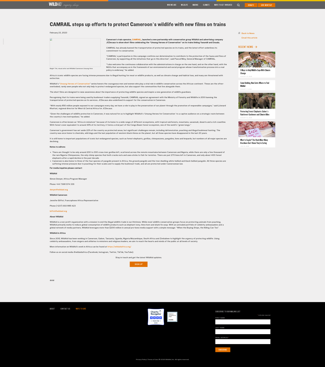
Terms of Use (153, 359)
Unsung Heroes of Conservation (75, 84)
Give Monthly (266, 5)
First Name (220, 318)
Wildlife (184, 5)
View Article (257, 59)
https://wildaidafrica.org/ (119, 247)
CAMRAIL (136, 39)
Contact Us (65, 309)
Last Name (219, 328)
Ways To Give (81, 309)
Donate (251, 5)
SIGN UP (139, 264)
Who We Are (171, 5)
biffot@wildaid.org (58, 211)
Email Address (222, 337)
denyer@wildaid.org (59, 190)
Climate (206, 5)
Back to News (248, 33)
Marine (195, 5)
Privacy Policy (141, 359)
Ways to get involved (223, 5)
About (52, 309)
